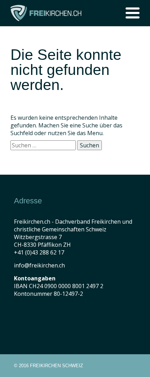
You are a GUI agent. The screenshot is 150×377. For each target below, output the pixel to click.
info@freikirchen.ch (39, 265)
